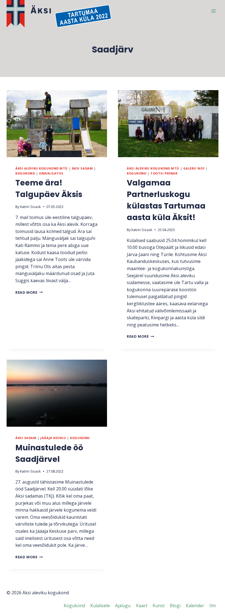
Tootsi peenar (164, 173)
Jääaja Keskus (53, 438)
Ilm (212, 606)
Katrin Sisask (30, 206)
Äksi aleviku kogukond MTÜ (41, 168)
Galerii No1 (194, 168)
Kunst (159, 606)
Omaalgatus (51, 173)
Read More (29, 292)
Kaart (141, 606)
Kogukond (25, 173)
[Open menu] (213, 11)
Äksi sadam (82, 168)
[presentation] (57, 123)
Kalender (195, 606)
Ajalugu (123, 606)
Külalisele (100, 606)
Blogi (175, 606)
